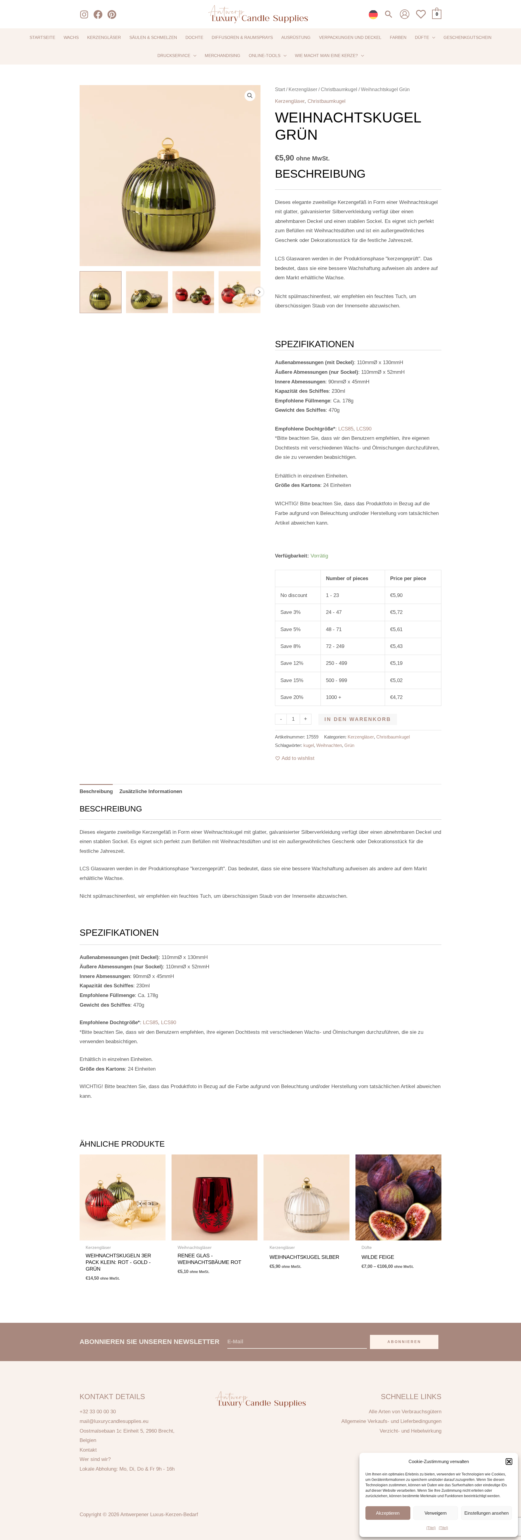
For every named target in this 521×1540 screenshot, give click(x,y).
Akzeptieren (387, 1513)
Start (280, 89)
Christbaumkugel (339, 89)
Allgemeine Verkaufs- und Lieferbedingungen (391, 1421)
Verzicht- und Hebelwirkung (410, 1431)
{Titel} (431, 1528)
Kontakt (88, 1450)
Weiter (259, 292)
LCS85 (345, 429)
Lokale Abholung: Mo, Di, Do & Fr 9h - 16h (127, 1469)
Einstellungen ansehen (486, 1513)
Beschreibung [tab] (96, 791)
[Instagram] (84, 14)
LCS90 (363, 429)
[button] (509, 1462)
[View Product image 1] (101, 292)
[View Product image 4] (239, 292)
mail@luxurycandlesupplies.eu (114, 1421)
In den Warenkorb (357, 719)
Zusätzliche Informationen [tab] (150, 791)
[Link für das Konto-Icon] (404, 14)
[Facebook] (98, 14)
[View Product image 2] (147, 292)
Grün (349, 745)
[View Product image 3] (193, 292)
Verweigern (436, 1513)
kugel (308, 745)
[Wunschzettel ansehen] (421, 17)
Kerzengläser (303, 89)
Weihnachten (329, 745)
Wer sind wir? (95, 1459)
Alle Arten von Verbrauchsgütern (405, 1412)
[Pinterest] (111, 14)
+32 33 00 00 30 (98, 1412)
